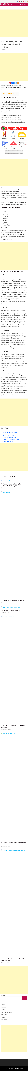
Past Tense (4, 1014)
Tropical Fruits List (8, 436)
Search (3, 995)
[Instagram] (25, 1)
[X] (21, 1)
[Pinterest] (23, 1)
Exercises (3, 1009)
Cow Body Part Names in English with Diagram (13, 726)
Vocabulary (4, 39)
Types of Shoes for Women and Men (13, 601)
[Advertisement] (14, 23)
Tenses (3, 1017)
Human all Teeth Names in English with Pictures (12, 960)
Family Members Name (9, 437)
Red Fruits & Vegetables (10, 434)
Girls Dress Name (8, 441)
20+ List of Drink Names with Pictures (13, 610)
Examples (3, 1007)
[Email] (27, 1)
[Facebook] (17, 1)
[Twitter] (15, 83)
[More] (18, 83)
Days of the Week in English (11, 439)
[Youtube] (19, 1)
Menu (25, 4)
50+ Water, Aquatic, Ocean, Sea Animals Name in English (11, 485)
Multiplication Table (6, 1012)
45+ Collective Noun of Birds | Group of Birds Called (13, 843)
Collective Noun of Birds (10, 432)
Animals (3, 1004)
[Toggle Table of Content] (16, 93)
